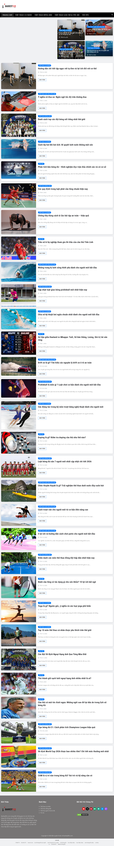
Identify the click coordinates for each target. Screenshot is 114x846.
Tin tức (85, 15)
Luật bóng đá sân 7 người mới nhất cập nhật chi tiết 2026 (65, 461)
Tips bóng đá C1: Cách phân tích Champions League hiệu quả (66, 727)
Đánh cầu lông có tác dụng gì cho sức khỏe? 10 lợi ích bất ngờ (67, 582)
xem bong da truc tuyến (53, 842)
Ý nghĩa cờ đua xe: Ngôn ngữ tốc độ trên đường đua (62, 97)
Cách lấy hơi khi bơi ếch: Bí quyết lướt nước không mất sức (98, 51)
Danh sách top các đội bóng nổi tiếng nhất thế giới (61, 119)
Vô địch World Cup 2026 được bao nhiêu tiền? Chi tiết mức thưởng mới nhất (73, 751)
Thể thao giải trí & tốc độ (67, 15)
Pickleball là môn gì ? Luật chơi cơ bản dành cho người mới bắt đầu (69, 384)
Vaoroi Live (30, 842)
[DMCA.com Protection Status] (95, 815)
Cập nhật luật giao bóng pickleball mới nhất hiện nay (62, 289)
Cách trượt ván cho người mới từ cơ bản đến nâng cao (63, 509)
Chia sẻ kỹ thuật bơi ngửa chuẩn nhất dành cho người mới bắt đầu (68, 314)
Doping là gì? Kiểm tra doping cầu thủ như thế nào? (62, 437)
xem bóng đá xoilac (89, 842)
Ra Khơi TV (23, 842)
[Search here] (112, 14)
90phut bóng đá (61, 844)
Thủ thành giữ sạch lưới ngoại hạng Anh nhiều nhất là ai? (65, 678)
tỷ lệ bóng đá (63, 842)
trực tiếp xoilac (71, 842)
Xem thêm (42, 79)
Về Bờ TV (18, 842)
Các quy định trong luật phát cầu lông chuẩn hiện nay (63, 189)
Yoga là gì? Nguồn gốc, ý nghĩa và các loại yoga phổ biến (64, 606)
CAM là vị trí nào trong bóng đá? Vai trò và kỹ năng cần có (65, 775)
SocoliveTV (53, 844)
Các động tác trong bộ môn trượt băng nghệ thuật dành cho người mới (70, 407)
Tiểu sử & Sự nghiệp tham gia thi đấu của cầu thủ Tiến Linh (65, 242)
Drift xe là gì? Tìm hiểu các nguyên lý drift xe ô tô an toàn (65, 362)
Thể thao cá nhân (23, 15)
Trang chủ (7, 15)
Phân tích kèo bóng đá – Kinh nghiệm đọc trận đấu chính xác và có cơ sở (72, 167)
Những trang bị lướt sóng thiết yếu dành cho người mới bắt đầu (67, 267)
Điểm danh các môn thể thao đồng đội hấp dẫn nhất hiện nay (66, 558)
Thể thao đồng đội (43, 15)
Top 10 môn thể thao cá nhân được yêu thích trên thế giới (64, 630)
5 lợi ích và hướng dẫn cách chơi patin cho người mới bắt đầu (66, 534)
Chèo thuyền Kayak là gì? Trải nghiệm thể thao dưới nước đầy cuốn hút (71, 485)
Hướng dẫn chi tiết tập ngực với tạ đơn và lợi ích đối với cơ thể (67, 68)
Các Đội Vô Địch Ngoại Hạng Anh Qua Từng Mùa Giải (62, 654)
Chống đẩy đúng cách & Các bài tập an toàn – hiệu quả (63, 215)
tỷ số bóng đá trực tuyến (40, 842)
